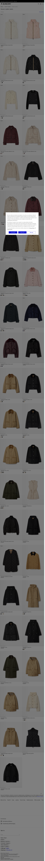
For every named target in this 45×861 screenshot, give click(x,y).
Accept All (13, 232)
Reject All (22, 232)
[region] (22, 223)
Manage (31, 232)
